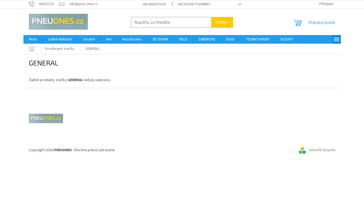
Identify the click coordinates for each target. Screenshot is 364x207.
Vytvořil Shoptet (322, 150)
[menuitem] (33, 39)
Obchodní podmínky (194, 4)
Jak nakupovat (154, 4)
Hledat (222, 22)
